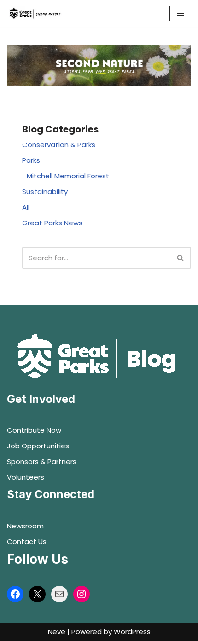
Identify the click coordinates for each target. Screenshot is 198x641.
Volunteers (25, 477)
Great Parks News (52, 223)
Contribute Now (34, 430)
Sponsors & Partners (41, 461)
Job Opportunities (38, 446)
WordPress (132, 631)
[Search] (180, 258)
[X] (37, 594)
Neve (56, 631)
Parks (31, 160)
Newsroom (25, 526)
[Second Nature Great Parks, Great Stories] (34, 13)
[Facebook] (15, 594)
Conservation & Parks (58, 144)
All (25, 207)
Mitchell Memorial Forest (68, 176)
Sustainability (45, 191)
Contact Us (27, 541)
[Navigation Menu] (180, 13)
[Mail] (59, 594)
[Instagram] (81, 594)
